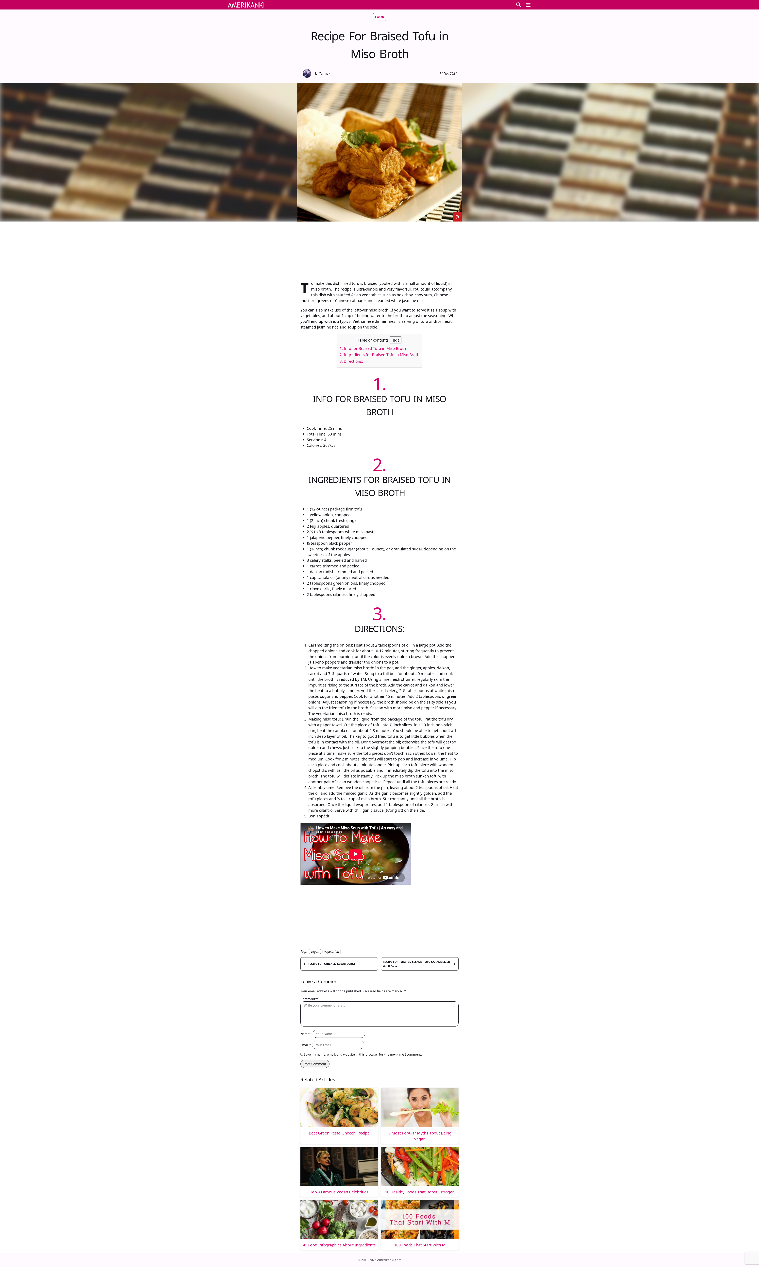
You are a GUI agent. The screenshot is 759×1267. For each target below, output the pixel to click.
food (379, 17)
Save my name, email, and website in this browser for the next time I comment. (363, 1054)
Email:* (305, 1045)
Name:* (306, 1034)
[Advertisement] (379, 249)
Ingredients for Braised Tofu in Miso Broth (379, 354)
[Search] (518, 5)
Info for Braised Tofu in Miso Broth (373, 348)
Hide (395, 340)
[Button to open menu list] (528, 5)
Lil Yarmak (322, 73)
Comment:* (309, 999)
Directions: (351, 361)
